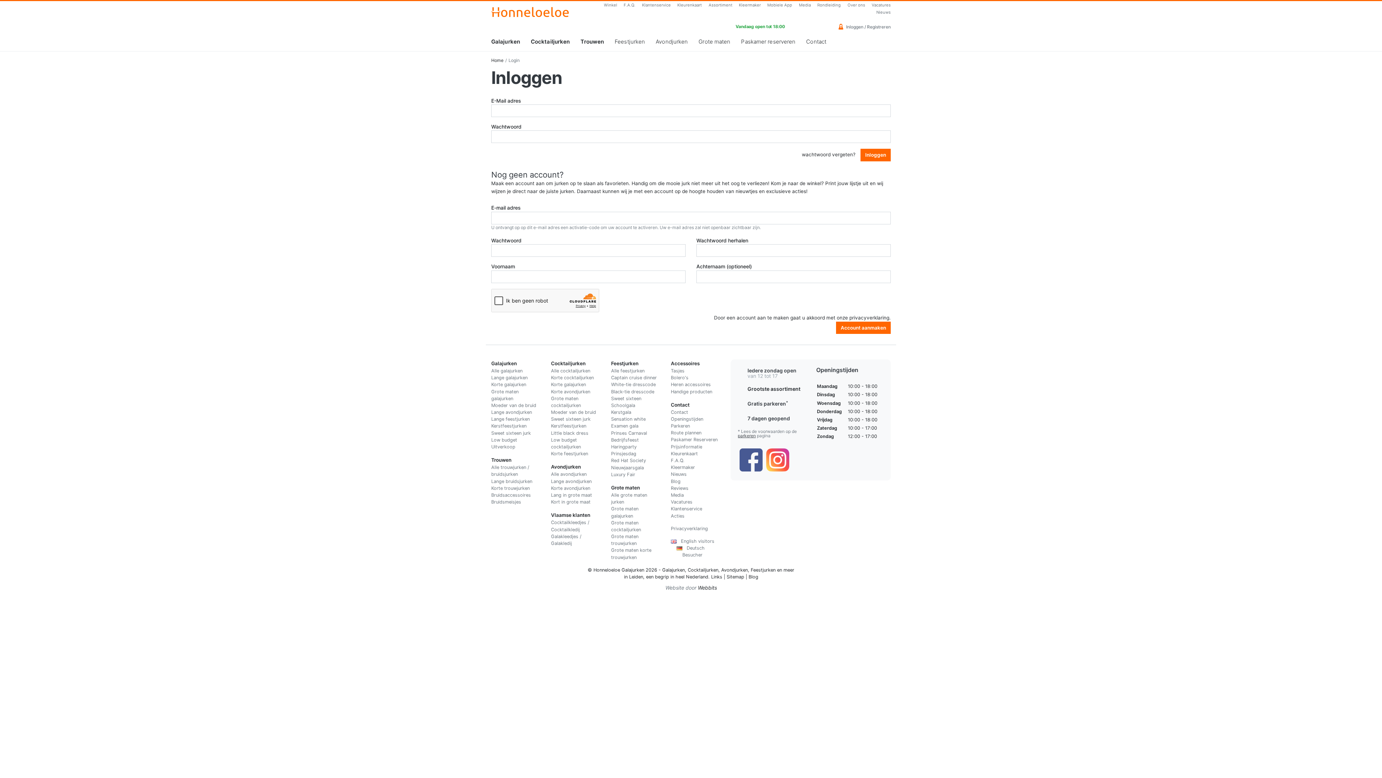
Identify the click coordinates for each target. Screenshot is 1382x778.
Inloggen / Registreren (868, 27)
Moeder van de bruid (513, 405)
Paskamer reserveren (768, 41)
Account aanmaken (863, 328)
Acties (678, 516)
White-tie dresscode (633, 384)
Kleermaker (750, 5)
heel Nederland (692, 577)
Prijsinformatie (686, 447)
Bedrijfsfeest (625, 440)
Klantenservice (656, 5)
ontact (681, 412)
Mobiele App (779, 5)
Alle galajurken (507, 371)
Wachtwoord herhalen (722, 240)
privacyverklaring (869, 318)
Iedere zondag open (772, 370)
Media (805, 5)
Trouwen (592, 41)
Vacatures (881, 5)
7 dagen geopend (769, 418)
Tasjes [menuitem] (678, 371)
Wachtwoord (506, 127)
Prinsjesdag (623, 453)
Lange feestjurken (510, 419)
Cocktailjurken (550, 41)
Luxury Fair (623, 474)
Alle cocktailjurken (570, 371)
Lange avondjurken (511, 412)
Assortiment (720, 5)
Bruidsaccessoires (511, 495)
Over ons (856, 5)
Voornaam (503, 266)
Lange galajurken (509, 377)
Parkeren (680, 426)
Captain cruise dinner (634, 377)
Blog (676, 481)
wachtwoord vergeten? (828, 154)
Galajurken (505, 41)
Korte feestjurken (569, 453)
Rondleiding (829, 5)
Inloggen (875, 155)
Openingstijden (687, 419)
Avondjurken (672, 41)
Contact (816, 41)
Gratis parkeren (768, 404)
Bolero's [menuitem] (679, 377)
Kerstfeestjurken (509, 426)
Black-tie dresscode (632, 391)
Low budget (504, 440)
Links (716, 577)
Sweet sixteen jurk (511, 433)
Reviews (679, 488)
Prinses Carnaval (629, 433)
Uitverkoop (503, 447)
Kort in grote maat (571, 502)
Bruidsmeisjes (506, 502)
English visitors (695, 541)
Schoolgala (623, 405)
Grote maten (714, 41)
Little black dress (569, 433)
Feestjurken (630, 41)
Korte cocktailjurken (572, 377)
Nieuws (883, 12)
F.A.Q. (629, 5)
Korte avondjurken (570, 391)
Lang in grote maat (571, 495)
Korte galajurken (508, 384)
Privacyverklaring (689, 528)
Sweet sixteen (626, 398)
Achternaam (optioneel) (724, 266)
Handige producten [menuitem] (691, 391)
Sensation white (628, 419)
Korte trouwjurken (510, 488)
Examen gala (624, 426)
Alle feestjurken (628, 371)
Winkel (610, 5)
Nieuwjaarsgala (627, 467)
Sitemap (735, 577)
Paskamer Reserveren (694, 439)
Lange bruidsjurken (511, 481)
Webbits (707, 588)
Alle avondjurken (569, 474)
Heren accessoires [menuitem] (691, 384)
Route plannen (686, 432)
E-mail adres (506, 208)
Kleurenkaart (689, 5)
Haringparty (624, 447)
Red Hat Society (628, 460)
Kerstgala (621, 412)
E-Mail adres (506, 101)
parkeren (747, 435)
